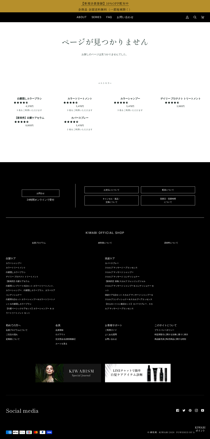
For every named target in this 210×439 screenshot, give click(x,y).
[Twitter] (183, 410)
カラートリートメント (16, 267)
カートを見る (61, 343)
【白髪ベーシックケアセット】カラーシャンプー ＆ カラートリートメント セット (30, 310)
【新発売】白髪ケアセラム (18, 281)
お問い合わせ (111, 339)
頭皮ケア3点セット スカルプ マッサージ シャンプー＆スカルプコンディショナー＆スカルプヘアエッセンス (129, 297)
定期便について (13, 339)
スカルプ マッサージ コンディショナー (122, 276)
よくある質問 (111, 334)
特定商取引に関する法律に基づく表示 (171, 334)
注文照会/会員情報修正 (65, 339)
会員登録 (59, 330)
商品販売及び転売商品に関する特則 (170, 339)
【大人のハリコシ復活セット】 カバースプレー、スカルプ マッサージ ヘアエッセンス (129, 306)
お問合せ (40, 193)
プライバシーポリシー (164, 330)
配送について (168, 190)
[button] (81, 17)
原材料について (171, 243)
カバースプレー (112, 263)
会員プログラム (39, 243)
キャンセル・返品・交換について (111, 200)
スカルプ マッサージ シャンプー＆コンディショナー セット (129, 288)
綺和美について (105, 243)
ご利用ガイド (111, 330)
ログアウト (60, 334)
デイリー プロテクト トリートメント (22, 276)
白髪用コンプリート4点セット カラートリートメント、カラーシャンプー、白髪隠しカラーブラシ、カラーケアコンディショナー (30, 290)
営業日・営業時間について (168, 200)
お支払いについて (111, 190)
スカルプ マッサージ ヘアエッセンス (121, 267)
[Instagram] (196, 410)
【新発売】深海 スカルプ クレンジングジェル (125, 281)
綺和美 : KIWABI (159, 432)
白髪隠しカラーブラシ (16, 272)
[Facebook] (177, 410)
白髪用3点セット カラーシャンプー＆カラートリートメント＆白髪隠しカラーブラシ (30, 301)
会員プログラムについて (17, 330)
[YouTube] (202, 410)
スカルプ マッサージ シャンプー (119, 272)
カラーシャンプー (14, 263)
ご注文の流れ (12, 334)
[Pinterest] (190, 410)
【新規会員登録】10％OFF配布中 (105, 3)
